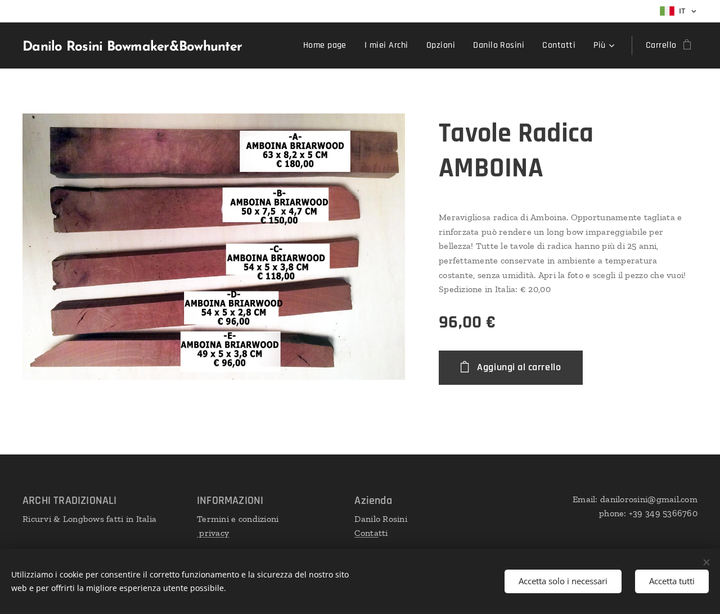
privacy (213, 532)
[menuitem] (328, 45)
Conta (366, 532)
